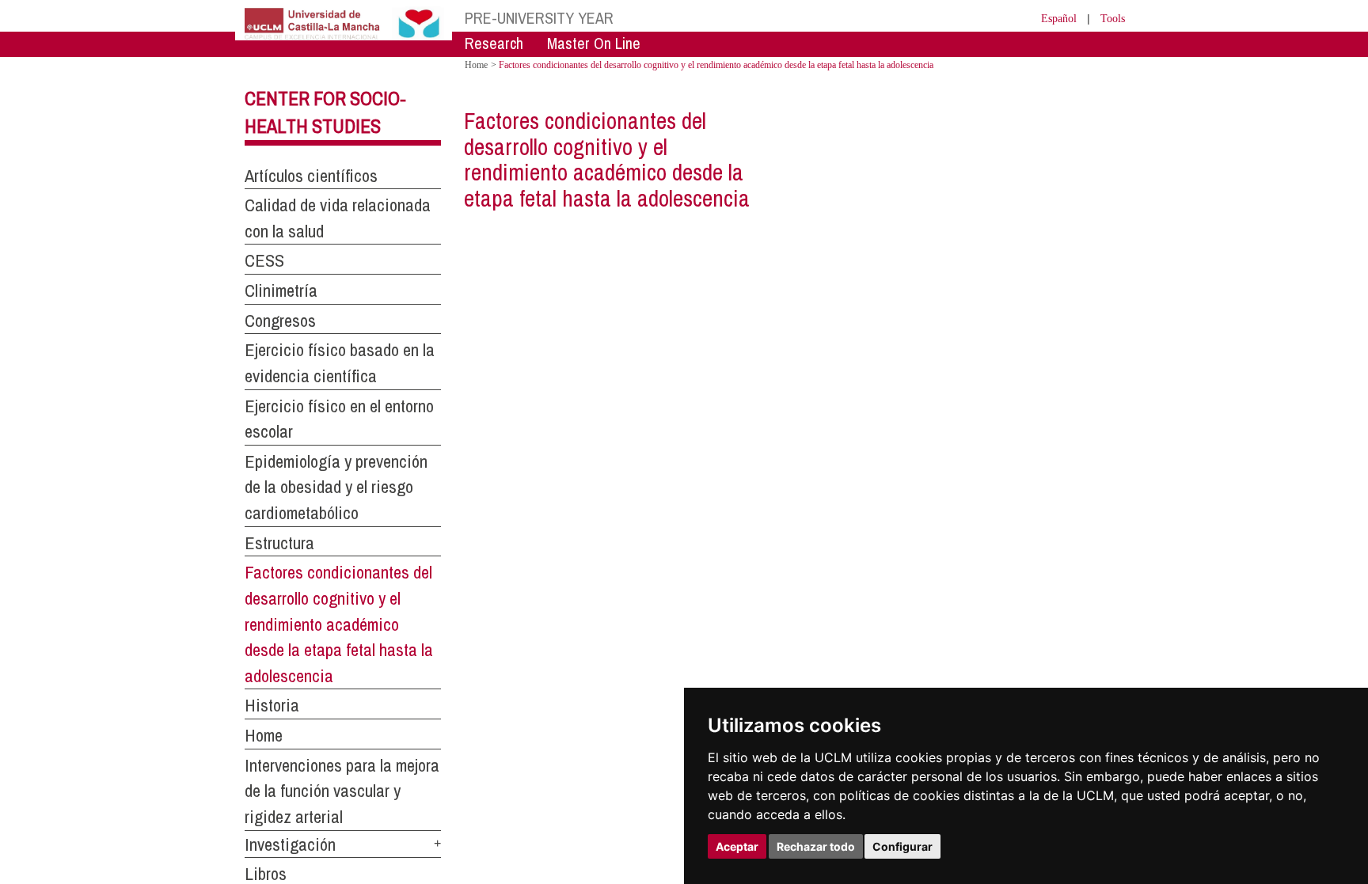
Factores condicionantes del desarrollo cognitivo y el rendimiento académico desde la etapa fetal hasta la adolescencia (339, 624)
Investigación (290, 844)
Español (1048, 17)
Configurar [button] (902, 846)
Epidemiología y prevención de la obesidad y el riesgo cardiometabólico (336, 487)
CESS (264, 260)
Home (264, 735)
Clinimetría (281, 290)
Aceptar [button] (737, 846)
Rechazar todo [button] (816, 846)
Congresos (280, 320)
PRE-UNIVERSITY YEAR (539, 17)
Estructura (279, 543)
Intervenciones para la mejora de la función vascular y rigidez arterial (342, 791)
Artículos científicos (311, 176)
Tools (1110, 17)
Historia (272, 705)
